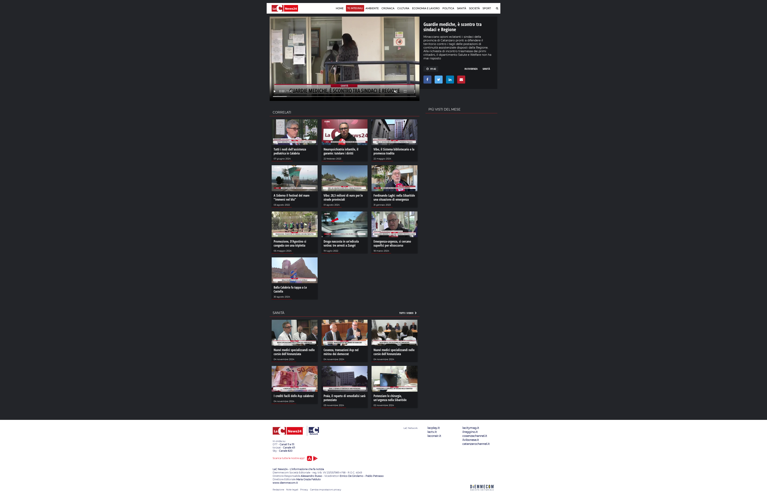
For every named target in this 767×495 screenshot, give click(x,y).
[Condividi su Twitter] (438, 81)
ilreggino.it (470, 432)
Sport (487, 8)
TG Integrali (355, 8)
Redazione (278, 489)
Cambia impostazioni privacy (325, 489)
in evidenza (471, 69)
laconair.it (434, 436)
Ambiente (372, 8)
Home (340, 8)
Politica (448, 8)
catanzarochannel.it (476, 444)
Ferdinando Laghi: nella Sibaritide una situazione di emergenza (394, 197)
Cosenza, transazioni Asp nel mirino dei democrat (341, 352)
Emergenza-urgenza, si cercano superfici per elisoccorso (392, 243)
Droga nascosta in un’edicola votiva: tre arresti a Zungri (341, 243)
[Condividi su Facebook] (426, 81)
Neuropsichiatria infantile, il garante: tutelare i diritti (341, 151)
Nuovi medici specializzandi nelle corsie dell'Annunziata (294, 352)
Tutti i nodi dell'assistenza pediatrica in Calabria (290, 151)
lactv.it (432, 432)
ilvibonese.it (470, 440)
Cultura (403, 8)
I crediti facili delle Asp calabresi (294, 396)
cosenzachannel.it (474, 436)
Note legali (292, 489)
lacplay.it (433, 428)
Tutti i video (406, 313)
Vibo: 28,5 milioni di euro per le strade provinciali (343, 197)
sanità (486, 69)
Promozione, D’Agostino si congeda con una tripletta (290, 243)
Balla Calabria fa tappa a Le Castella (290, 289)
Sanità (461, 8)
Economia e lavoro (426, 8)
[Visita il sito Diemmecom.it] (482, 492)
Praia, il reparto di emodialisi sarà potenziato (344, 398)
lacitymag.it (470, 428)
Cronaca (388, 8)
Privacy (304, 489)
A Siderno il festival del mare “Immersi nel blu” (291, 197)
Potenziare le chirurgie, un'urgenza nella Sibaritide (390, 398)
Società (474, 8)
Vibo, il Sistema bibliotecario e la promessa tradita (394, 151)
